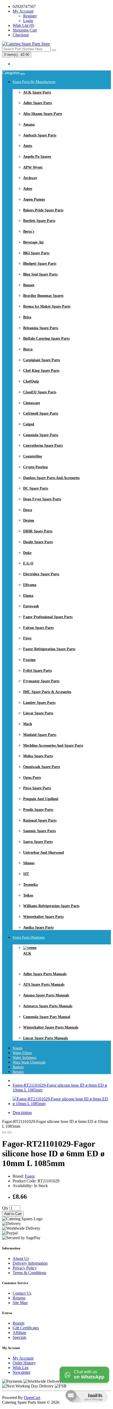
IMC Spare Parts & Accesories (47, 692)
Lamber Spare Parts (39, 703)
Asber (27, 189)
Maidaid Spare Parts (39, 735)
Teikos (28, 895)
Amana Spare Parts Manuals (46, 995)
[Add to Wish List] (4, 1132)
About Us (21, 1258)
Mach (27, 724)
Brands (18, 1323)
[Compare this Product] (9, 1132)
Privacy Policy (25, 1268)
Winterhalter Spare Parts (43, 917)
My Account (23, 1358)
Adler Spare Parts (37, 103)
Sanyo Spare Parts (38, 842)
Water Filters (22, 1053)
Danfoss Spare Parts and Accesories (51, 478)
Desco (27, 510)
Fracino (29, 660)
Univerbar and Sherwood (43, 852)
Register (30, 16)
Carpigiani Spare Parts (41, 360)
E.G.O (28, 563)
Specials (19, 1337)
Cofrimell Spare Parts (40, 413)
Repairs (18, 1072)
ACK (27, 953)
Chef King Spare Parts (41, 371)
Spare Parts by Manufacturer (34, 82)
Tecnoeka (30, 885)
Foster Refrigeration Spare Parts (49, 649)
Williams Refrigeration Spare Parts (51, 906)
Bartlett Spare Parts (39, 221)
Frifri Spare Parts (37, 671)
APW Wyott (33, 167)
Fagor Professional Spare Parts (48, 617)
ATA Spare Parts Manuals (43, 984)
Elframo (29, 585)
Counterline (32, 456)
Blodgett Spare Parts (39, 264)
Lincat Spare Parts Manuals (45, 1038)
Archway (30, 178)
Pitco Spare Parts (37, 788)
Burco (28, 349)
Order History (24, 1363)
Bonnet (28, 285)
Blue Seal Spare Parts (40, 274)
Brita (27, 317)
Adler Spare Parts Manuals (44, 974)
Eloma (28, 596)
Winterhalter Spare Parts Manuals (50, 1027)
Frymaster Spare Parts (41, 681)
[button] (86, 1406)
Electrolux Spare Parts (41, 574)
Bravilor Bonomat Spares (43, 296)
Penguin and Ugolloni (40, 799)
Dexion (28, 520)
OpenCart (32, 1397)
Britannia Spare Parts (40, 328)
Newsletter (21, 1372)
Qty (5, 1208)
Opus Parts (32, 778)
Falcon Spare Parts (38, 628)
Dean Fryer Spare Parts (42, 499)
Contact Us (22, 1293)
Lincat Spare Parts (38, 713)
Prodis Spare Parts (38, 810)
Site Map (20, 1302)
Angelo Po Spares (37, 157)
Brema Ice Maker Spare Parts (46, 306)
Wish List (20, 1367)
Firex (27, 638)
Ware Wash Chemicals (29, 1062)
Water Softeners (24, 1058)
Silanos (28, 863)
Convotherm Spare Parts (43, 445)
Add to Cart (13, 1214)
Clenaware (31, 403)
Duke (27, 553)
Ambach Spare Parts (39, 135)
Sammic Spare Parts (39, 831)
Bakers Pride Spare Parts (43, 210)
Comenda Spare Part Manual (46, 1017)
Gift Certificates (26, 1328)
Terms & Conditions (29, 1272)
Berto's (28, 231)
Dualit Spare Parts (38, 542)
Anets (27, 146)
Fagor (30, 1176)
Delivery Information (30, 1263)
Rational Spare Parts (39, 820)
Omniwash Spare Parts (41, 767)
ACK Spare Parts (37, 92)
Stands (17, 1048)
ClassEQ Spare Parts (39, 392)
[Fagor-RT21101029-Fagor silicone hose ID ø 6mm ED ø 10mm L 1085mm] (62, 1103)
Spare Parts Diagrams (29, 937)
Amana (29, 124)
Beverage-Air (33, 242)
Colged (28, 424)
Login (28, 20)
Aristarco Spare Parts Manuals (47, 1006)
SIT (26, 874)
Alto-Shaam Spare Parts (42, 114)
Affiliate (19, 1332)
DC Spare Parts (35, 488)
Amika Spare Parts (38, 927)
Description (22, 1112)
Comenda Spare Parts (40, 435)
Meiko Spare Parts (38, 756)
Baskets (18, 1067)
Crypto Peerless (35, 467)
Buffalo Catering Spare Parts (46, 338)
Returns (19, 1298)
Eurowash (31, 606)
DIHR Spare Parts (37, 531)
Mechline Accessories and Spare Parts (53, 745)
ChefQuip (31, 381)
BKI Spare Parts (36, 253)
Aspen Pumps (34, 199)
